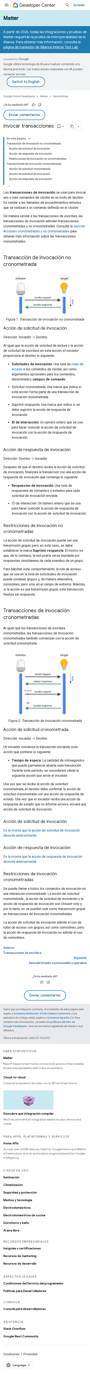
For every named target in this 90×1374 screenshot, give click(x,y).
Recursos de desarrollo (19, 1263)
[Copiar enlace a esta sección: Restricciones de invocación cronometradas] (37, 880)
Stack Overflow (14, 1329)
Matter (11, 18)
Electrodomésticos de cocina (24, 1215)
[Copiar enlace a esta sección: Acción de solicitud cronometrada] (72, 729)
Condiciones (11, 1354)
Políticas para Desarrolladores (24, 1291)
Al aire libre (11, 1230)
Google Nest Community (21, 1336)
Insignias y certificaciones (22, 1248)
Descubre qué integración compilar (28, 1113)
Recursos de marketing (19, 1256)
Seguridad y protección (20, 1192)
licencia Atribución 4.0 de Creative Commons (43, 1013)
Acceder (79, 5)
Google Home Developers (19, 96)
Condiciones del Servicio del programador (33, 1283)
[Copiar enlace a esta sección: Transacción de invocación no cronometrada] (40, 264)
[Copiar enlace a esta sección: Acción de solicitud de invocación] (71, 328)
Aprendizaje (60, 96)
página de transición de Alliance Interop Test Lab (40, 47)
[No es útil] (40, 105)
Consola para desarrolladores (24, 1309)
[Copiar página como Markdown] (72, 126)
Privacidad (30, 1354)
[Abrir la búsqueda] (67, 5)
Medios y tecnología (17, 1200)
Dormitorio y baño (16, 1223)
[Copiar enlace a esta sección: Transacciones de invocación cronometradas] (43, 617)
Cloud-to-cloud (14, 1077)
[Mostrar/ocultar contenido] (29, 138)
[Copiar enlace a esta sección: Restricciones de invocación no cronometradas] (37, 531)
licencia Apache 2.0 (62, 1017)
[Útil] (33, 105)
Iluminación (11, 1177)
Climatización (13, 1185)
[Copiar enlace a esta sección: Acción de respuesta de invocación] (75, 450)
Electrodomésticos (17, 1207)
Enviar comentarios (24, 115)
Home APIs (11, 1143)
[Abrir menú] (7, 5)
